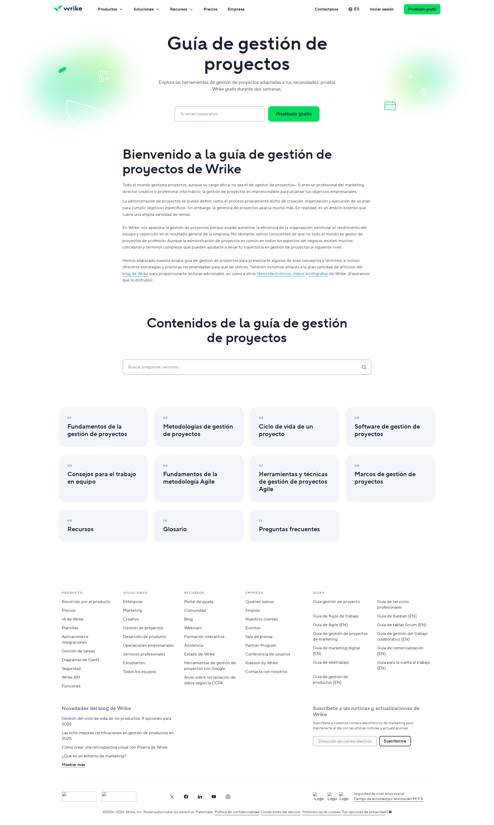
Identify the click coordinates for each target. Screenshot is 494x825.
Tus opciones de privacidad (364, 812)
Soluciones (144, 9)
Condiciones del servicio (281, 812)
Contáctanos (326, 9)
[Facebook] (186, 796)
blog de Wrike (135, 273)
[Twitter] (172, 796)
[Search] (363, 367)
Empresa (236, 9)
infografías (318, 273)
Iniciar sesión (382, 9)
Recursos (178, 9)
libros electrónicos (274, 273)
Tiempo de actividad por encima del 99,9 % (388, 799)
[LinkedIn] (200, 796)
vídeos (299, 273)
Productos (107, 9)
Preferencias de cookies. (321, 812)
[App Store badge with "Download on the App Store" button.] (79, 797)
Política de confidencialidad (237, 812)
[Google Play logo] (119, 797)
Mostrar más (73, 764)
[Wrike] (69, 9)
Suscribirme (395, 741)
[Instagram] (228, 796)
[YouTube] (213, 796)
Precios (210, 9)
